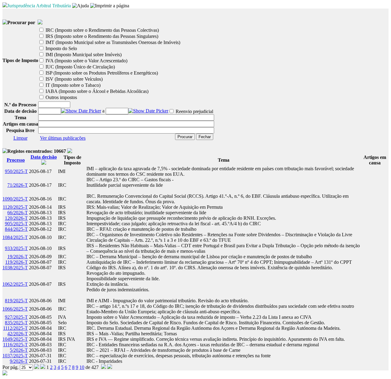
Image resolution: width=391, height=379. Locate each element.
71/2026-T (17, 185)
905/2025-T (16, 223)
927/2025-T (16, 317)
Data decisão (44, 157)
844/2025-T (16, 229)
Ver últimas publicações (63, 138)
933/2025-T (16, 248)
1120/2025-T (15, 207)
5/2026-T (19, 350)
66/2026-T (17, 212)
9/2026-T (19, 361)
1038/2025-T (15, 267)
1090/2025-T (15, 198)
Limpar (20, 138)
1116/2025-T (15, 344)
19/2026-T (17, 256)
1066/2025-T (15, 308)
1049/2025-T (15, 339)
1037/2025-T (15, 355)
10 (81, 367)
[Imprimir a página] (109, 6)
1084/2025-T (15, 237)
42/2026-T (17, 333)
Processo (16, 160)
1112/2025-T (15, 328)
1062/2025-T (15, 284)
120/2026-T (16, 218)
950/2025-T (16, 171)
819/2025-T (16, 300)
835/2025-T (16, 322)
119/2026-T (16, 262)
